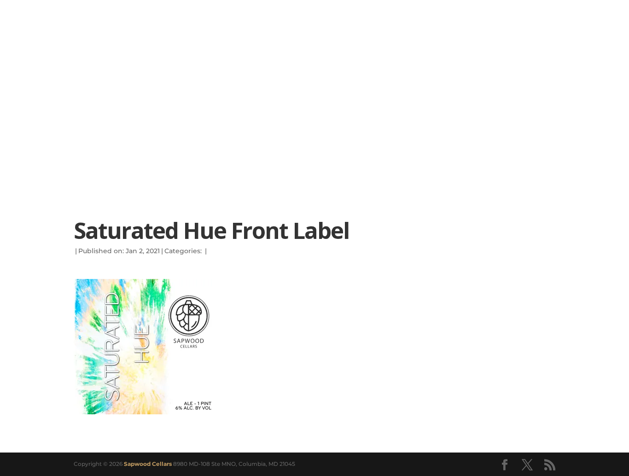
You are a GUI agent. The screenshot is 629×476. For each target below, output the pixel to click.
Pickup (185, 122)
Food (235, 122)
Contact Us (418, 122)
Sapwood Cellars (148, 463)
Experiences (507, 122)
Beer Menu (118, 122)
